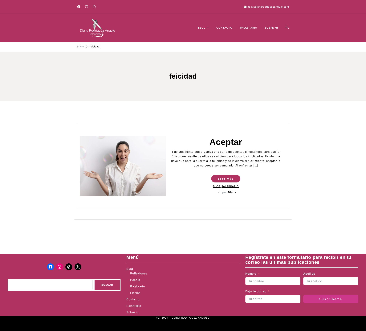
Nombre (251, 273)
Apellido (309, 273)
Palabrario (248, 27)
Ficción (135, 293)
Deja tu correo (256, 291)
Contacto (224, 27)
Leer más (226, 178)
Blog (202, 27)
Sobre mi (271, 27)
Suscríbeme (330, 299)
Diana (232, 192)
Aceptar (225, 142)
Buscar (107, 284)
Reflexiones (138, 273)
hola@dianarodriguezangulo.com (268, 6)
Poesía (135, 280)
